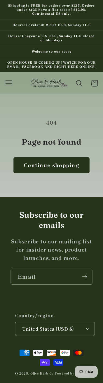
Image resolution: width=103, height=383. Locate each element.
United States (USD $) (48, 328)
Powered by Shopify (71, 373)
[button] (8, 83)
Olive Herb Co (42, 373)
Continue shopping (51, 165)
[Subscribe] (84, 277)
